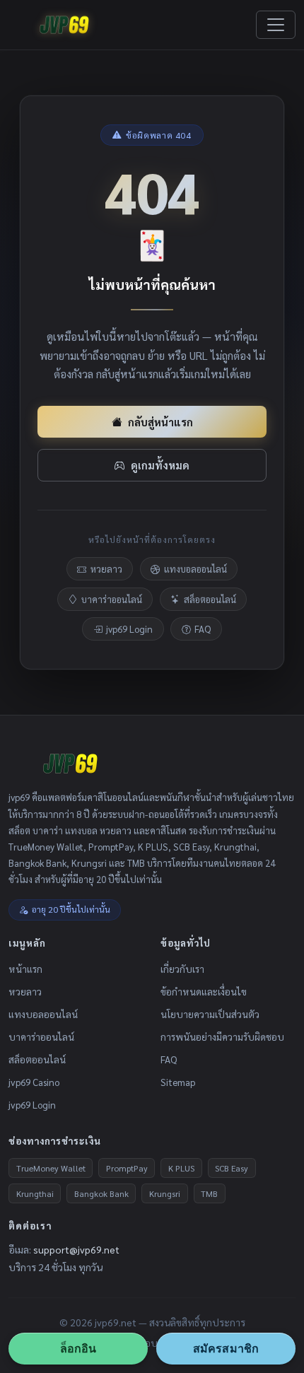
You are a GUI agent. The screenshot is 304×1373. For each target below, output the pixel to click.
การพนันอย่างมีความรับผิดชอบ (222, 1036)
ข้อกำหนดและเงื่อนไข (203, 991)
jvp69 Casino (33, 1081)
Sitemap (177, 1081)
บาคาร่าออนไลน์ (111, 599)
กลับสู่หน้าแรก (160, 421)
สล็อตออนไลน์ (210, 599)
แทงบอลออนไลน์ (195, 569)
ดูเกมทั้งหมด (160, 465)
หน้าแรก (25, 968)
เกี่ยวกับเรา (182, 968)
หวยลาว (106, 569)
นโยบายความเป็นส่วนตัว (209, 1013)
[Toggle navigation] (276, 25)
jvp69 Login (129, 629)
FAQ (202, 629)
